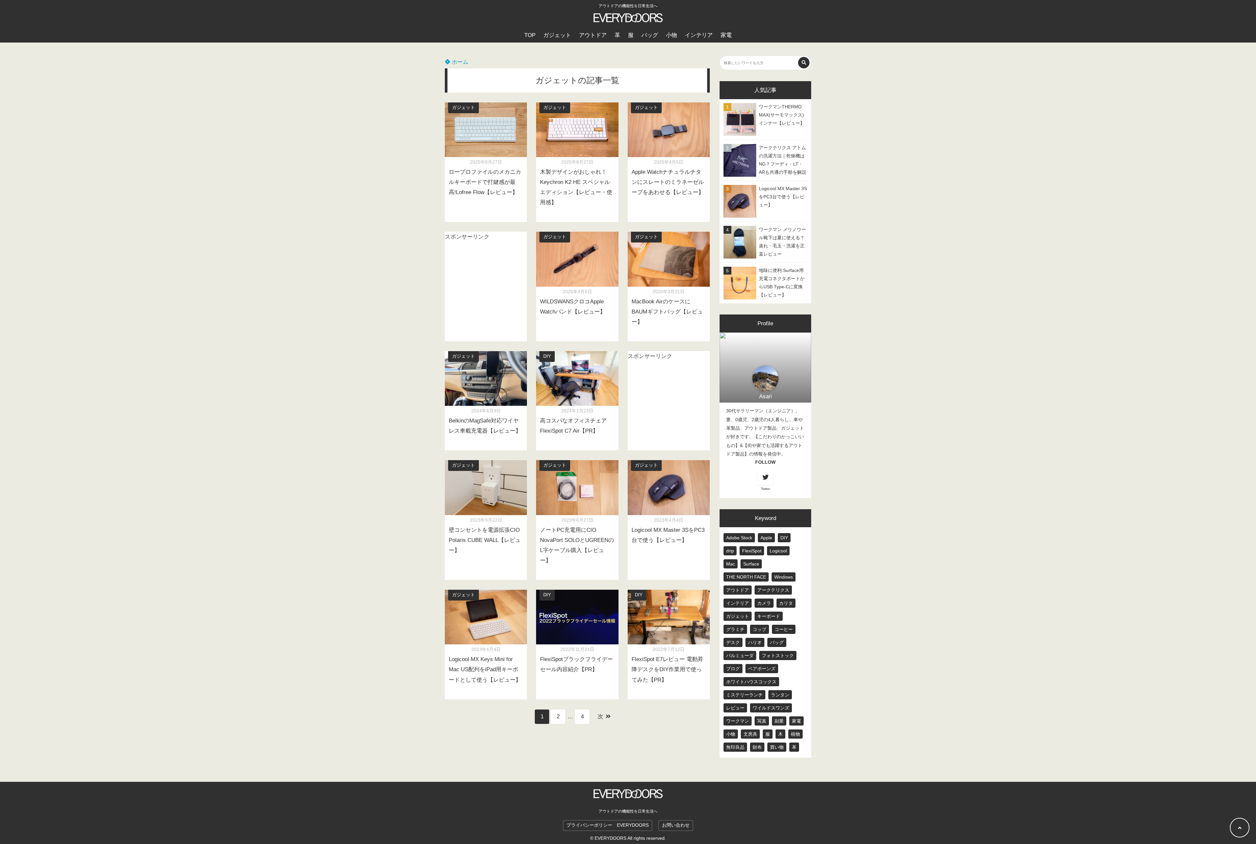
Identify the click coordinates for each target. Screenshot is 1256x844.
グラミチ (735, 629)
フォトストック (778, 655)
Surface (751, 563)
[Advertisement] (486, 278)
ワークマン (737, 721)
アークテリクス (773, 590)
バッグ (649, 35)
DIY (547, 356)
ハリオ (755, 642)
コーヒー (784, 629)
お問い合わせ (675, 825)
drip (730, 550)
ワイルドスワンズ (771, 707)
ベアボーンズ (762, 668)
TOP (529, 35)
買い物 (777, 747)
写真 (761, 721)
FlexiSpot (751, 550)
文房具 (750, 734)
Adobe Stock (739, 537)
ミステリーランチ (744, 694)
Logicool (778, 550)
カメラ (764, 603)
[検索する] (804, 62)
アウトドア (593, 35)
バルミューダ (740, 655)
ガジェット (557, 35)
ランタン (780, 694)
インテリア (699, 35)
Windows (783, 577)
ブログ (733, 668)
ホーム (459, 62)
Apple (766, 537)
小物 (671, 35)
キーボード (768, 616)
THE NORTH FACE (746, 577)
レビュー (735, 707)
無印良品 (735, 747)
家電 (726, 35)
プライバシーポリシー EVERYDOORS (608, 825)
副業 (779, 721)
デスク (733, 642)
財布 (757, 747)
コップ (759, 629)
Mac (730, 563)
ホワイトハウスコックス (751, 681)
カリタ (786, 603)
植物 (795, 734)
